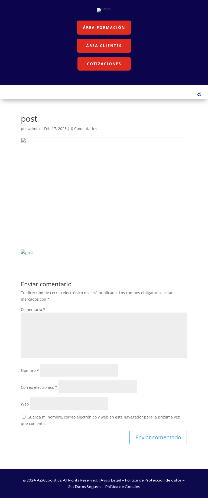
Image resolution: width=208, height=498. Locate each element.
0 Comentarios (84, 128)
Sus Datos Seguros (84, 486)
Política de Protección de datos (153, 480)
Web (25, 404)
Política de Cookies (122, 486)
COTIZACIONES (104, 63)
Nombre (30, 370)
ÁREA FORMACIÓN (104, 27)
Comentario (33, 309)
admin (34, 128)
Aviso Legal (110, 480)
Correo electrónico (39, 387)
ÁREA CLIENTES (104, 45)
